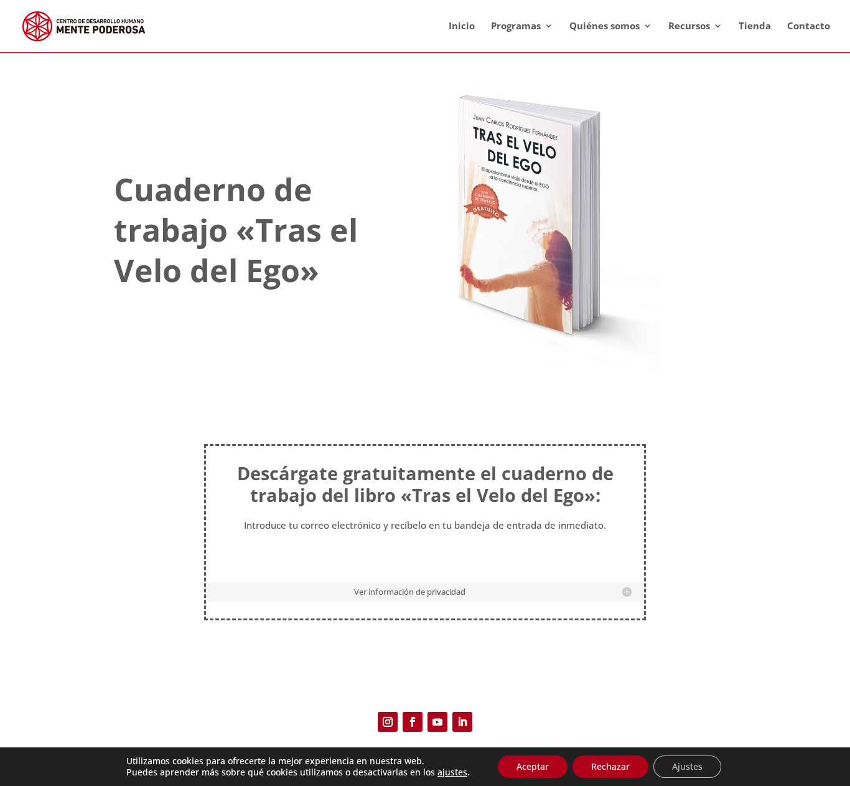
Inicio (462, 25)
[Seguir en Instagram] (388, 722)
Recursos (689, 25)
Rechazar (610, 766)
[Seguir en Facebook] (413, 722)
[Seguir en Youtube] (437, 722)
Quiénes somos (604, 25)
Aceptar (532, 766)
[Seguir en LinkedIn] (462, 722)
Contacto (808, 25)
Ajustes (687, 766)
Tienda (755, 25)
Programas (516, 25)
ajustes (452, 772)
